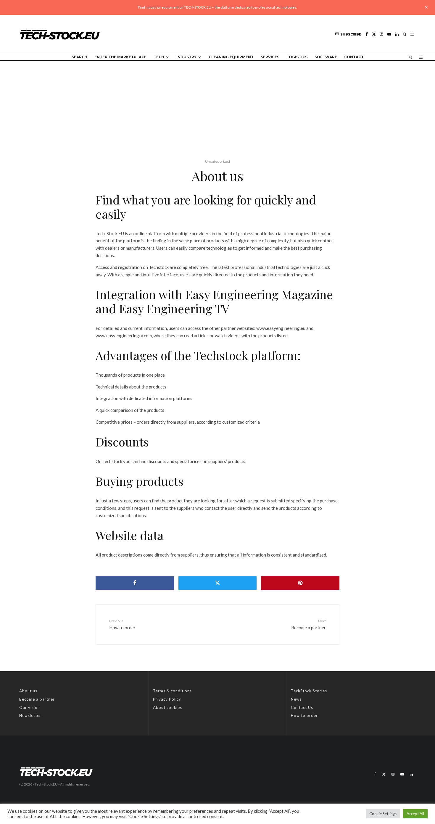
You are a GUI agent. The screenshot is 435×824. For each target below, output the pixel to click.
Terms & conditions (172, 690)
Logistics (296, 57)
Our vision (29, 707)
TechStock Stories (309, 690)
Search (79, 57)
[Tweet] (217, 583)
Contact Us (302, 707)
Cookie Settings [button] (383, 813)
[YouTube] (389, 34)
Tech (159, 57)
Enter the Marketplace (120, 57)
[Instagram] (381, 34)
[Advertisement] (217, 105)
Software (326, 57)
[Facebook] (366, 34)
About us (28, 690)
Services (270, 57)
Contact (354, 57)
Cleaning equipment (231, 57)
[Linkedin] (397, 34)
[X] (374, 34)
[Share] (135, 583)
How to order (304, 715)
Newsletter (30, 715)
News (296, 699)
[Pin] (300, 583)
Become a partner (37, 699)
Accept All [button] (415, 813)
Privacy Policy (167, 699)
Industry (186, 57)
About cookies (167, 707)
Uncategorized (217, 161)
